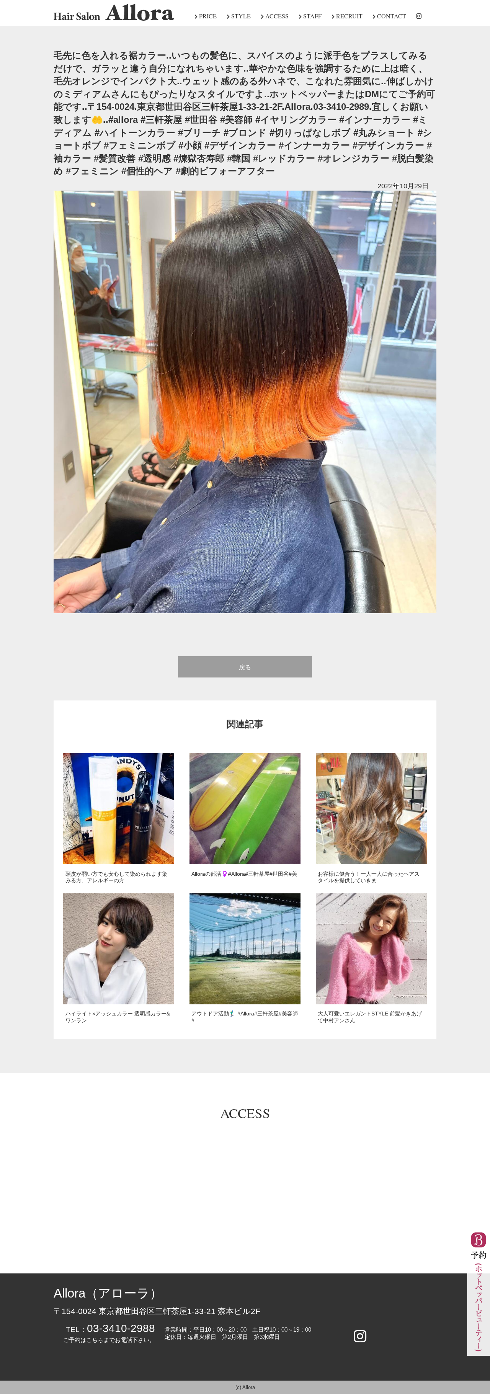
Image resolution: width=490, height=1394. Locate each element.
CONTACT (391, 16)
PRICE (207, 16)
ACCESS (276, 16)
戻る (245, 667)
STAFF (312, 16)
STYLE (240, 16)
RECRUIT (349, 16)
